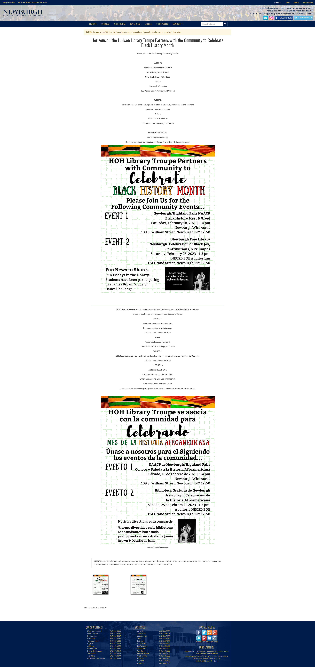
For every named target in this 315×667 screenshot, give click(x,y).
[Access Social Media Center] (206, 635)
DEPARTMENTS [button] (119, 23)
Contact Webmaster (193, 656)
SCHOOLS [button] (105, 23)
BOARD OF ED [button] (135, 23)
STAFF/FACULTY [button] (162, 23)
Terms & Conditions (209, 656)
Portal (296, 2)
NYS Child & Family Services (206, 661)
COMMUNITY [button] (177, 23)
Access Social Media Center (207, 642)
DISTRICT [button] (92, 23)
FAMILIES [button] (148, 23)
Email (288, 2)
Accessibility (308, 2)
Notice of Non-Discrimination (207, 654)
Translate (277, 2)
